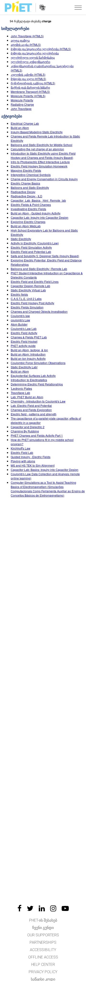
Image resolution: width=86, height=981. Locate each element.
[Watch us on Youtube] (65, 908)
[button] (78, 7)
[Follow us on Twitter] (30, 908)
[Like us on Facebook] (19, 908)
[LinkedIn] (41, 908)
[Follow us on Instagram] (53, 908)
